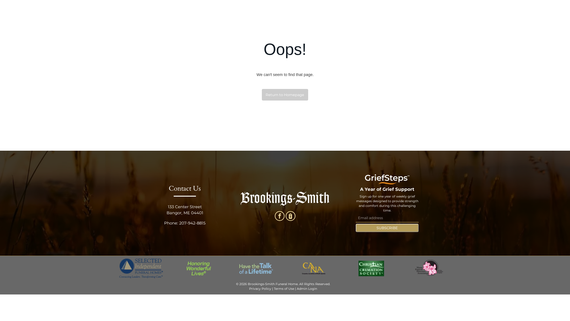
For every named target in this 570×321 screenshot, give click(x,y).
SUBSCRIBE (387, 228)
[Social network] (290, 216)
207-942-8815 (192, 223)
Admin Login (307, 289)
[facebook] (280, 216)
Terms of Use (284, 289)
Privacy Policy (260, 289)
